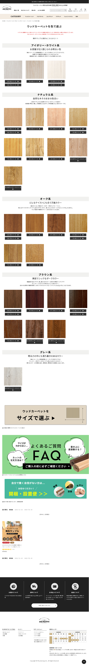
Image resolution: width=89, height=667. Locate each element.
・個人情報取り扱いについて (40, 641)
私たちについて (25, 10)
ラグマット (58, 16)
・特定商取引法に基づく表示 (40, 640)
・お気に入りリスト (22, 634)
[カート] (85, 10)
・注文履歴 (20, 635)
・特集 (3, 635)
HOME (3, 21)
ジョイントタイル (68, 16)
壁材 (77, 16)
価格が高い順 (28, 510)
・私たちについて (6, 632)
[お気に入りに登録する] (21, 539)
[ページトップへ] (84, 662)
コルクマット (49, 16)
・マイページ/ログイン (39, 632)
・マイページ (21, 632)
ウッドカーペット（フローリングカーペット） (16, 21)
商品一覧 (16, 10)
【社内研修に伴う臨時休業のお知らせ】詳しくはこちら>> (44, 1)
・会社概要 (4, 634)
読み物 (33, 10)
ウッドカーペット (29, 16)
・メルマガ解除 (37, 635)
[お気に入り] (75, 10)
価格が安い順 (19, 510)
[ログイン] (81, 10)
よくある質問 (41, 10)
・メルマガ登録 (37, 634)
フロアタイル (40, 16)
